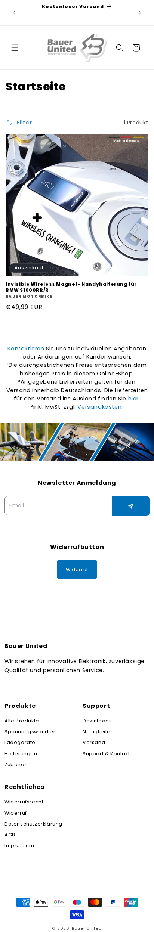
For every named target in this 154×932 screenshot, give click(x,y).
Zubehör (15, 764)
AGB (9, 835)
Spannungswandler (30, 731)
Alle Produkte (21, 721)
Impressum (19, 845)
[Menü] (15, 48)
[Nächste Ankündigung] (140, 12)
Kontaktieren (25, 348)
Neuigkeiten (98, 731)
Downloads (97, 721)
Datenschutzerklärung (33, 824)
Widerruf (15, 813)
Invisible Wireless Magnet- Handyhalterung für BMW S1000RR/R (71, 287)
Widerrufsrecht (23, 802)
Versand (94, 742)
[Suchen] (119, 48)
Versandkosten (99, 407)
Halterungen (20, 753)
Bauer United (87, 928)
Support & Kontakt (106, 753)
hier (133, 398)
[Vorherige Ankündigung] (14, 12)
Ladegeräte (20, 742)
